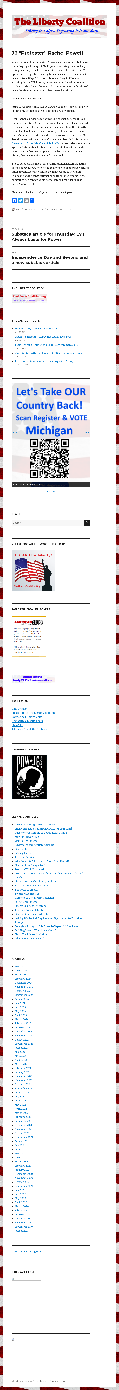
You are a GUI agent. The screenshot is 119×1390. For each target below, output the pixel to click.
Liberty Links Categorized (30, 865)
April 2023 (21, 1060)
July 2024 (20, 1003)
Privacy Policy (23, 853)
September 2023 (24, 1043)
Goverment (53, 209)
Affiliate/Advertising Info (26, 1251)
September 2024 (24, 994)
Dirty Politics (42, 209)
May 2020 (20, 1198)
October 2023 (22, 1039)
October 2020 (22, 1181)
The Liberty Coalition (22, 1381)
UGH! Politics (66, 209)
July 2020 (20, 1190)
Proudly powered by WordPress (50, 1381)
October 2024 (22, 990)
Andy (18, 209)
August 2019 (21, 1230)
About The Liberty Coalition (31, 934)
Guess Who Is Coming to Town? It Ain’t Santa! (41, 832)
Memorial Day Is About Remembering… (37, 328)
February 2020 (23, 1210)
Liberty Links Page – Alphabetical (34, 914)
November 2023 (24, 1035)
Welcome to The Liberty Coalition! (34, 897)
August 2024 (22, 999)
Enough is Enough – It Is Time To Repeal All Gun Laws (46, 926)
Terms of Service (25, 857)
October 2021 (22, 1133)
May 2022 (20, 1104)
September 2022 (24, 1088)
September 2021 (24, 1137)
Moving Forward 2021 (27, 836)
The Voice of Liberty (26, 889)
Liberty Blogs (22, 849)
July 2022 (20, 1096)
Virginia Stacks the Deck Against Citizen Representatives (48, 353)
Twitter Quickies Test (27, 893)
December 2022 (24, 1076)
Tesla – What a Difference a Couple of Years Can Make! (46, 344)
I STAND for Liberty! (26, 901)
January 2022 (22, 1120)
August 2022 (22, 1092)
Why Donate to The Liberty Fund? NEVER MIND (42, 861)
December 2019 (23, 1218)
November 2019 (23, 1222)
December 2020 (24, 1173)
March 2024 (22, 1019)
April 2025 (21, 970)
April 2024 (21, 1015)
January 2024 (22, 1027)
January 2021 (22, 1169)
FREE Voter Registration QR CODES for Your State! (43, 828)
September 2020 (24, 1186)
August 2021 (21, 1141)
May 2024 (20, 1011)
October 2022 (22, 1084)
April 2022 (21, 1108)
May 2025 (20, 966)
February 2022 (23, 1116)
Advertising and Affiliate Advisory (34, 844)
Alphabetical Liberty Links (27, 720)
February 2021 (23, 1165)
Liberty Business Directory (30, 905)
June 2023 (20, 1055)
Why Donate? (19, 708)
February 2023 (23, 1068)
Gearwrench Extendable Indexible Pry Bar (36, 143)
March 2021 (21, 1161)
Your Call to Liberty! (26, 840)
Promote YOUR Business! (29, 869)
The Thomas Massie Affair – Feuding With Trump (44, 361)
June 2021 (20, 1149)
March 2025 (21, 974)
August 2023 (22, 1047)
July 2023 (20, 1051)
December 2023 (23, 1031)
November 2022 (24, 1080)
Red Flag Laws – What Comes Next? (35, 930)
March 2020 (22, 1206)
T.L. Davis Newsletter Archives (29, 729)
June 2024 (20, 1007)
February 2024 (23, 1023)
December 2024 (24, 982)
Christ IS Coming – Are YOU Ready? (35, 824)
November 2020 (24, 1177)
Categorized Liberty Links (27, 716)
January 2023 (22, 1072)
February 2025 (23, 978)
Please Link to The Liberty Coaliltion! (33, 712)
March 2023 (21, 1064)
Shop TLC (17, 725)
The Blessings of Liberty (29, 910)
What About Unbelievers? (29, 938)
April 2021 (20, 1157)
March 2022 (21, 1112)
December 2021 (23, 1125)
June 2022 (20, 1100)
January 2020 (22, 1214)
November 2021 (23, 1129)
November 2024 (24, 986)
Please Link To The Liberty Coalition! (36, 881)
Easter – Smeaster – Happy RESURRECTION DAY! (43, 336)
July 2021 (20, 1145)
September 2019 (24, 1226)
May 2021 (20, 1153)
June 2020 (20, 1194)
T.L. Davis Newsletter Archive (32, 885)
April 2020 (21, 1202)
